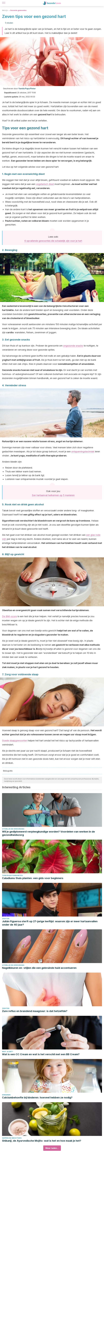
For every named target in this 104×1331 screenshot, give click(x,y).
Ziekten (5, 919)
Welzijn (5, 10)
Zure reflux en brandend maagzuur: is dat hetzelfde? (34, 1011)
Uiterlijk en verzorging (13, 829)
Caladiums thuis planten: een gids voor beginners (32, 878)
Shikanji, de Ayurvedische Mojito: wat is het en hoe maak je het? (41, 1140)
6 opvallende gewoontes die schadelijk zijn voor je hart (53, 240)
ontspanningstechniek (82, 451)
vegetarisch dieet (45, 184)
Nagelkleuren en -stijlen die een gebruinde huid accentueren (39, 967)
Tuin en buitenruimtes (12, 875)
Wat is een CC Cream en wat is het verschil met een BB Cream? (41, 1054)
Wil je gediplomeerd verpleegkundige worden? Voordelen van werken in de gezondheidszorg (48, 833)
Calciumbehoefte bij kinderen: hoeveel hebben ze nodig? (37, 1097)
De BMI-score (9, 616)
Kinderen (6, 1095)
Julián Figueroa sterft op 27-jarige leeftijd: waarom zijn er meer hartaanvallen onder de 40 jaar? (50, 923)
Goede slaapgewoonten (14, 740)
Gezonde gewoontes (18, 10)
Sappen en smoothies (11, 1138)
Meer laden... (52, 1148)
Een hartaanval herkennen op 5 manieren (53, 495)
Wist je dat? (7, 1052)
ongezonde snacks (73, 345)
